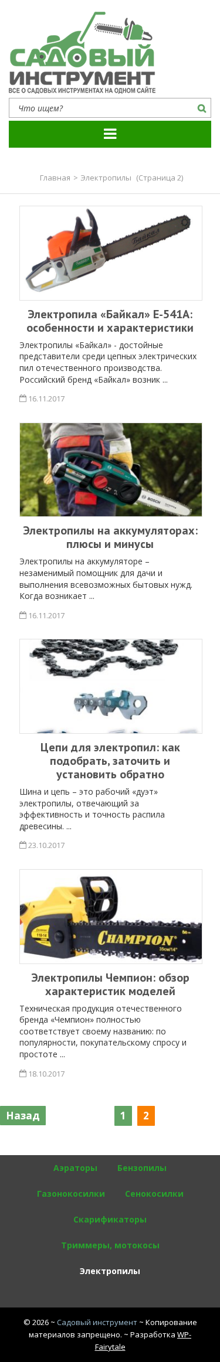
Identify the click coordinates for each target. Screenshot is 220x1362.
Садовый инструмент (97, 1322)
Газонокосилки (71, 1193)
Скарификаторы (110, 1219)
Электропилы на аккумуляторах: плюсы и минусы (110, 537)
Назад (23, 1115)
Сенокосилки (154, 1193)
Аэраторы (75, 1167)
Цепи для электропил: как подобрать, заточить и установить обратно (110, 761)
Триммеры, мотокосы (110, 1245)
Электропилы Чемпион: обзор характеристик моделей (110, 984)
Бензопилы (142, 1167)
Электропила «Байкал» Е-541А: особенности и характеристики (110, 321)
